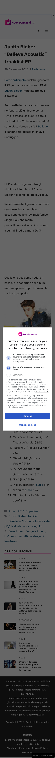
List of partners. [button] (42, 391)
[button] (27, 375)
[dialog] (27, 379)
